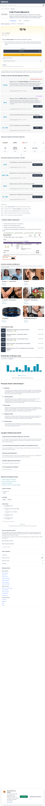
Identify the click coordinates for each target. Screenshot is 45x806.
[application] (22, 369)
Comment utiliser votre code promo (9, 479)
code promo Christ (5, 576)
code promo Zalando (5, 591)
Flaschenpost (4, 601)
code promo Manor (5, 572)
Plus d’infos (9, 802)
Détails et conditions (14, 90)
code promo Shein (5, 593)
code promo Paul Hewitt (6, 583)
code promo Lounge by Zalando (7, 588)
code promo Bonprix (5, 589)
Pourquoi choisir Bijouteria (7, 483)
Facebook (4, 499)
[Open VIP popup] (41, 61)
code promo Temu (5, 595)
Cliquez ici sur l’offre (37, 164)
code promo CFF (4, 574)
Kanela (3, 605)
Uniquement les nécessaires (35, 796)
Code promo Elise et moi (6, 578)
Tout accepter (24, 796)
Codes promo (7, 8)
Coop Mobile (4, 599)
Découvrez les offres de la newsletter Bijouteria (11, 484)
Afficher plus (22, 524)
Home (2, 8)
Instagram (9, 499)
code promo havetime (5, 580)
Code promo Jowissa (5, 582)
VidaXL (3, 603)
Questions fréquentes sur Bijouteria (9, 481)
